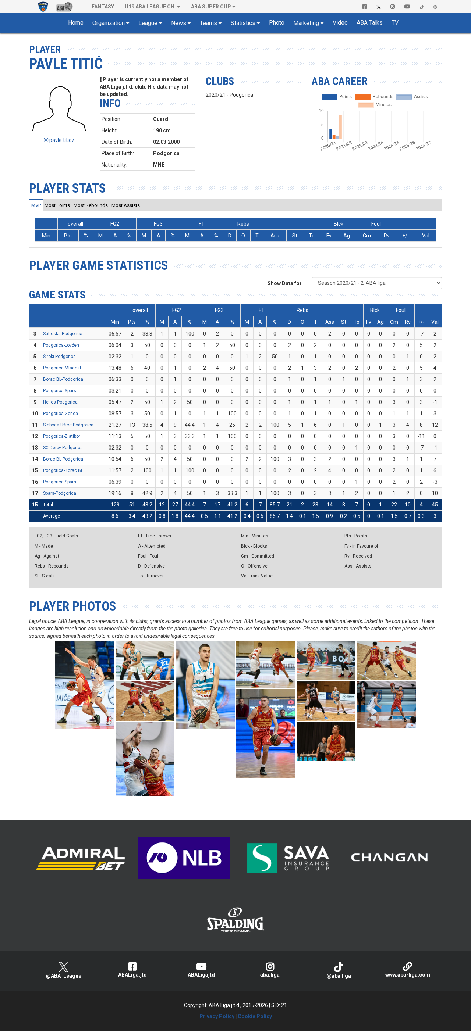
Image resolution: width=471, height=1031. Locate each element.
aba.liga (270, 975)
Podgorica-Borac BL (63, 470)
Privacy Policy (216, 1016)
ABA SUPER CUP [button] (211, 7)
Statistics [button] (243, 22)
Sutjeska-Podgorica (62, 333)
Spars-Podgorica (59, 493)
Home (76, 22)
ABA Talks (370, 22)
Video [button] (340, 22)
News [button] (178, 22)
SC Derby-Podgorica (63, 447)
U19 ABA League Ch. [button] (150, 7)
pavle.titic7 (61, 140)
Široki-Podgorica (59, 356)
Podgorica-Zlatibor (61, 436)
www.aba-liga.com (407, 975)
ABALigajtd (201, 975)
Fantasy (103, 7)
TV (395, 22)
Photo (276, 22)
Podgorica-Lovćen (61, 345)
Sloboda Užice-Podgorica (68, 424)
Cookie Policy (255, 1016)
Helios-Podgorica (60, 402)
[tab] (36, 205)
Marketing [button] (306, 22)
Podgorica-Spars (59, 390)
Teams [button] (208, 22)
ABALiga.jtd (132, 975)
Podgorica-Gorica (60, 413)
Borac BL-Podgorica (63, 379)
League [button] (147, 22)
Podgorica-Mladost (62, 367)
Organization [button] (108, 22)
